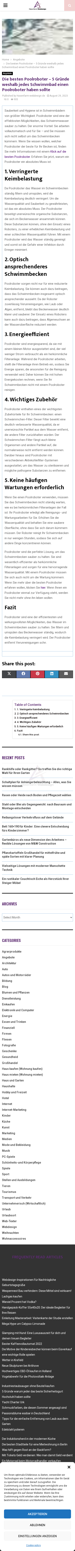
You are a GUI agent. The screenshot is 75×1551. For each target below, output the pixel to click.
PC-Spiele (8, 1156)
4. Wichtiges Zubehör (29, 722)
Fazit (20, 730)
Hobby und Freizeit (14, 1092)
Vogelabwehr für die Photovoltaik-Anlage (28, 1376)
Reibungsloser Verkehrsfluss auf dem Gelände (33, 817)
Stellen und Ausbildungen (18, 1180)
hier (43, 587)
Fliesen (7, 1039)
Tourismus (9, 1191)
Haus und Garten (13, 1080)
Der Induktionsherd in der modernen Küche (29, 1438)
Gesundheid (10, 1057)
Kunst (5, 1127)
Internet (7, 1104)
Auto (5, 969)
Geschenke (9, 1051)
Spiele (6, 1168)
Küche (6, 1121)
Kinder (6, 1115)
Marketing (8, 1133)
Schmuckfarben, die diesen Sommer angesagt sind (34, 1407)
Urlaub (6, 1209)
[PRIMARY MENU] (5, 5)
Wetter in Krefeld (12, 1360)
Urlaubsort (9, 1215)
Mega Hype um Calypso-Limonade (23, 1323)
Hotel (5, 1098)
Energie (7, 1016)
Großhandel (10, 1063)
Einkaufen (8, 1004)
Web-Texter (9, 1221)
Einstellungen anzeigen (37, 1536)
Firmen (6, 1033)
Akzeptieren (37, 1514)
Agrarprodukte (11, 951)
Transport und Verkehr (17, 1197)
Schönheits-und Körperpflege (21, 1162)
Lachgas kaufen (12, 1296)
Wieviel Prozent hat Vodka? (19, 1301)
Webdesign (9, 1227)
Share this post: (31, 734)
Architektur (9, 963)
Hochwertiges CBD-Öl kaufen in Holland (26, 1371)
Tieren (6, 1186)
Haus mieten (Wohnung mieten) (22, 1074)
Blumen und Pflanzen (16, 992)
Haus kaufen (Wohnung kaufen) (22, 1068)
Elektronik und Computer (18, 1010)
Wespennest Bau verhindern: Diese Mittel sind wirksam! (36, 1290)
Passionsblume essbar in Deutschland (26, 1413)
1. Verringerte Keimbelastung (33, 709)
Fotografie (9, 1045)
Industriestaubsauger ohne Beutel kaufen (28, 1386)
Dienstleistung (11, 998)
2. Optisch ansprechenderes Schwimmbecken (43, 713)
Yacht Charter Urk (13, 1402)
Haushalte (8, 1086)
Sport (5, 1174)
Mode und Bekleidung (16, 1144)
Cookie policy (33, 1545)
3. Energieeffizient (27, 717)
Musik (6, 1150)
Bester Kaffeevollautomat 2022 (22, 1343)
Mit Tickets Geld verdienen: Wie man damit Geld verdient (37, 1455)
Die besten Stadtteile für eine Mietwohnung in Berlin (34, 1444)
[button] (69, 1467)
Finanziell (8, 1027)
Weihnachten (10, 1232)
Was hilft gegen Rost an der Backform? (26, 1449)
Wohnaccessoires (14, 1238)
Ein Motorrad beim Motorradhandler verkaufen (31, 1460)
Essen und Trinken (14, 1021)
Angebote (7, 73)
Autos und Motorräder (16, 975)
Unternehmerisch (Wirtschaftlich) (24, 1203)
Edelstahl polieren (13, 1429)
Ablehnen (37, 1525)
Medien (7, 1139)
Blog (5, 986)
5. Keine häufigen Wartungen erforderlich (40, 726)
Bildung (7, 980)
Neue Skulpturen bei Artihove (20, 1365)
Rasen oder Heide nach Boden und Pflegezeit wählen (36, 795)
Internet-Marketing (14, 1109)
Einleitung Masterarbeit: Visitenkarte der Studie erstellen (37, 1318)
